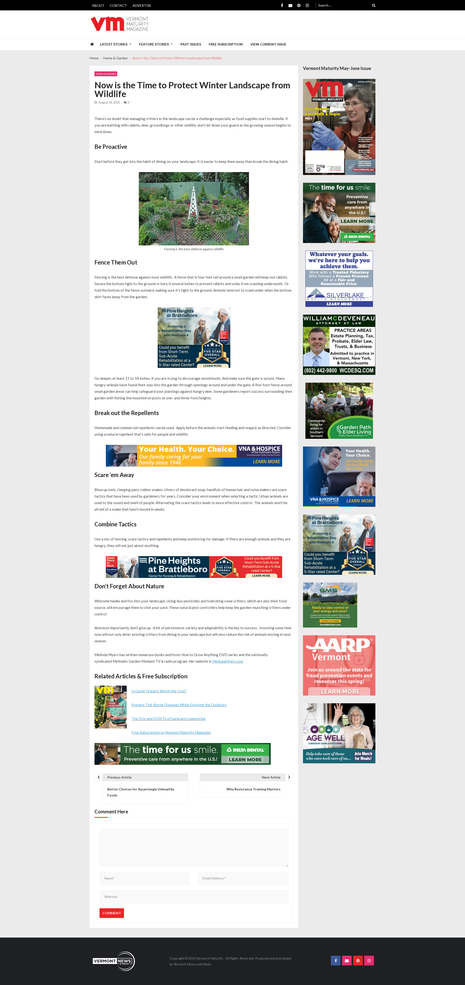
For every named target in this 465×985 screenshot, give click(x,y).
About (98, 5)
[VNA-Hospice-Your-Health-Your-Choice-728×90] (194, 456)
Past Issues (190, 44)
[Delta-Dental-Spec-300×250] (339, 213)
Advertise (141, 5)
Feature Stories (154, 44)
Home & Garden (106, 73)
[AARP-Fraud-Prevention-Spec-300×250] (339, 665)
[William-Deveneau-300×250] (339, 345)
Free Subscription (226, 44)
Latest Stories (113, 44)
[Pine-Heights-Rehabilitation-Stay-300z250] (194, 337)
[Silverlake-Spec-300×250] (339, 279)
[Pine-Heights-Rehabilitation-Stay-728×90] (194, 567)
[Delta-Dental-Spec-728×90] (182, 754)
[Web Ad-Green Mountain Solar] (330, 605)
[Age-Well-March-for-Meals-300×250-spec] (339, 733)
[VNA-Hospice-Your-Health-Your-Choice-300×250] (339, 477)
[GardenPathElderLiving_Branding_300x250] (339, 411)
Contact (118, 5)
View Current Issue (268, 44)
